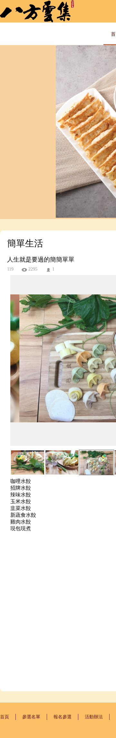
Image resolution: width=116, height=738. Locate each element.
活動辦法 (94, 716)
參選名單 (31, 716)
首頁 (4, 716)
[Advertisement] (58, 615)
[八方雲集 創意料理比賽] (37, 21)
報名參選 (62, 716)
